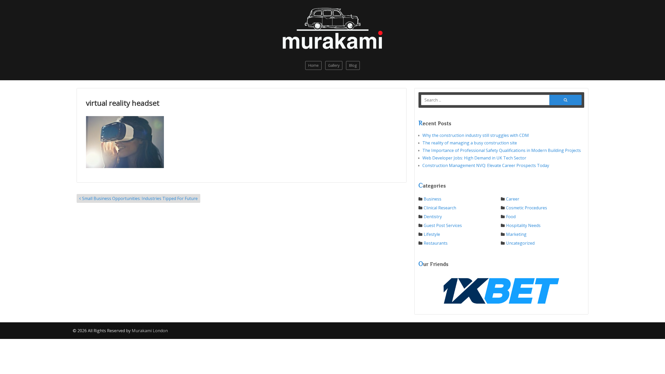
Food (511, 216)
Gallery (334, 65)
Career (512, 199)
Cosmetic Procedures (526, 208)
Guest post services (443, 225)
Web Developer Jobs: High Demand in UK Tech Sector (474, 158)
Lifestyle (432, 234)
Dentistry (433, 216)
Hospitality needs (523, 225)
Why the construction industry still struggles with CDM (475, 135)
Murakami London (150, 330)
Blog (353, 65)
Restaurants (436, 243)
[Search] (565, 99)
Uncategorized (520, 243)
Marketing (516, 234)
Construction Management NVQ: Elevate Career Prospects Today (485, 165)
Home (313, 65)
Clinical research (440, 208)
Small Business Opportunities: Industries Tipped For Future (140, 198)
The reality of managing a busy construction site (469, 143)
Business (432, 199)
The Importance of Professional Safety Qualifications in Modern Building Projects (501, 150)
